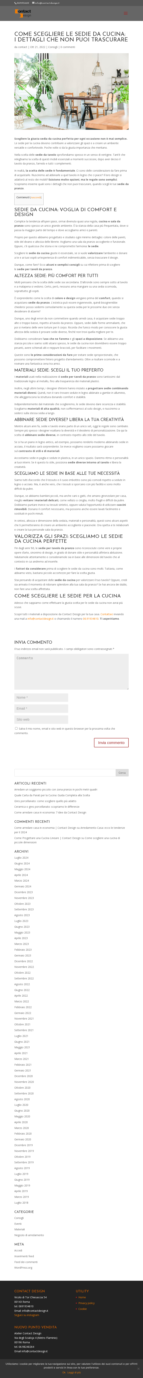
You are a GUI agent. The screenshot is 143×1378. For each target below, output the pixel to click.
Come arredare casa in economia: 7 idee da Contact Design (50, 812)
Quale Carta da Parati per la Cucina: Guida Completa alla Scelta (52, 795)
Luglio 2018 (21, 1202)
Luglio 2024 (21, 857)
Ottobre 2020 (22, 1087)
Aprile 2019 (21, 1191)
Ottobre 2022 (22, 972)
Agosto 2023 (22, 915)
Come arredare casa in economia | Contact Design (45, 827)
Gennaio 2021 (22, 1070)
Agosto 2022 (22, 984)
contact (22, 47)
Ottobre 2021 (22, 1024)
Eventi (18, 1223)
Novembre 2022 (24, 967)
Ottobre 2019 (22, 1156)
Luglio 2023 (21, 921)
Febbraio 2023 (23, 949)
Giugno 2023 (22, 926)
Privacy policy (86, 1303)
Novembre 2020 (24, 1082)
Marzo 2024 (21, 880)
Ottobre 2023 (22, 903)
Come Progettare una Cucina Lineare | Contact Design (47, 838)
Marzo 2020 (21, 1128)
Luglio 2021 (21, 1036)
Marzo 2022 (21, 1001)
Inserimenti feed (24, 1256)
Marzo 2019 (21, 1197)
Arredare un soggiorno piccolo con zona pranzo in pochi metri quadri (55, 789)
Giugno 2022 (22, 990)
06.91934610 (90, 618)
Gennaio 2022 (22, 1013)
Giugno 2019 (22, 1179)
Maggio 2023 (22, 932)
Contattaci (107, 614)
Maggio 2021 (22, 1047)
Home (82, 1297)
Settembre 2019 (24, 1162)
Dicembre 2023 (23, 892)
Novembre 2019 (24, 1151)
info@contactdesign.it (41, 618)
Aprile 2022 (21, 995)
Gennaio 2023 (22, 955)
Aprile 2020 (21, 1122)
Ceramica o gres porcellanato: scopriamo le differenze (47, 806)
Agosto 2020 (22, 1099)
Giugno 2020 (22, 1110)
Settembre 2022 (24, 978)
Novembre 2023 (24, 898)
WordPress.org (23, 1267)
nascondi (36, 197)
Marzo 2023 (21, 944)
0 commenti (68, 47)
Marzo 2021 (21, 1059)
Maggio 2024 (22, 869)
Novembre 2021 (24, 1018)
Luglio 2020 (21, 1105)
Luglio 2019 (21, 1174)
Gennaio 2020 (22, 1139)
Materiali (19, 1229)
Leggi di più (74, 1372)
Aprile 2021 (21, 1053)
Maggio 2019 (22, 1185)
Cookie (82, 1309)
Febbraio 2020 (23, 1133)
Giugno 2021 (22, 1041)
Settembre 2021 (24, 1030)
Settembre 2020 (24, 1093)
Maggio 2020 (22, 1116)
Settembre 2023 (24, 909)
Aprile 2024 (21, 875)
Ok (64, 1372)
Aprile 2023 (21, 938)
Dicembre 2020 (23, 1076)
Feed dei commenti (26, 1262)
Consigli (53, 47)
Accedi (18, 1250)
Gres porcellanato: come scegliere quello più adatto (45, 801)
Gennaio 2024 (22, 886)
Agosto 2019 (22, 1168)
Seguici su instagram (26, 1315)
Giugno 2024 (22, 863)
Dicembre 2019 (23, 1145)
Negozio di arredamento (29, 1235)
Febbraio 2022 (23, 1007)
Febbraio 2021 (23, 1064)
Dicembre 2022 (23, 961)
